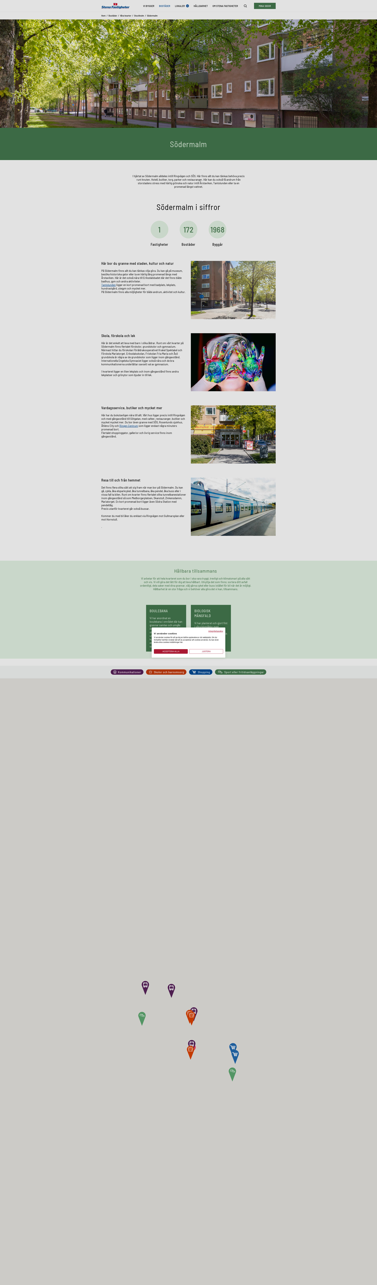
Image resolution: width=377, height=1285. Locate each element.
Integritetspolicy (215, 631)
